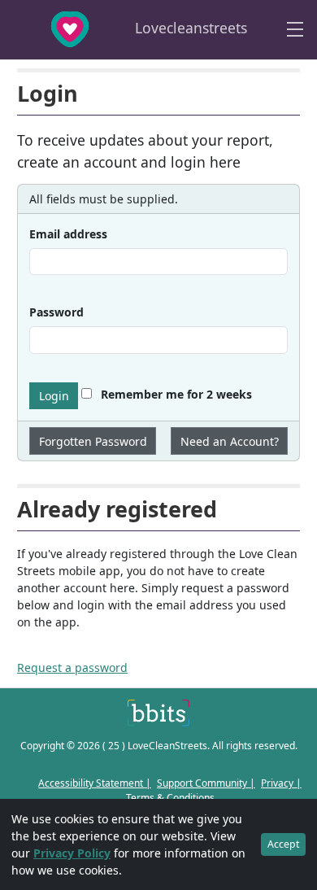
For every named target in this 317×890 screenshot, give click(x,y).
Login (54, 396)
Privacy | (281, 783)
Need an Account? (229, 441)
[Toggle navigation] (295, 29)
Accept (283, 844)
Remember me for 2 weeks (175, 394)
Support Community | (206, 783)
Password (56, 312)
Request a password (72, 667)
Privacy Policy (72, 853)
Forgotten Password (93, 441)
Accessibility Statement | (94, 783)
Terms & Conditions (170, 798)
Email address (68, 234)
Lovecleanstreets (189, 27)
